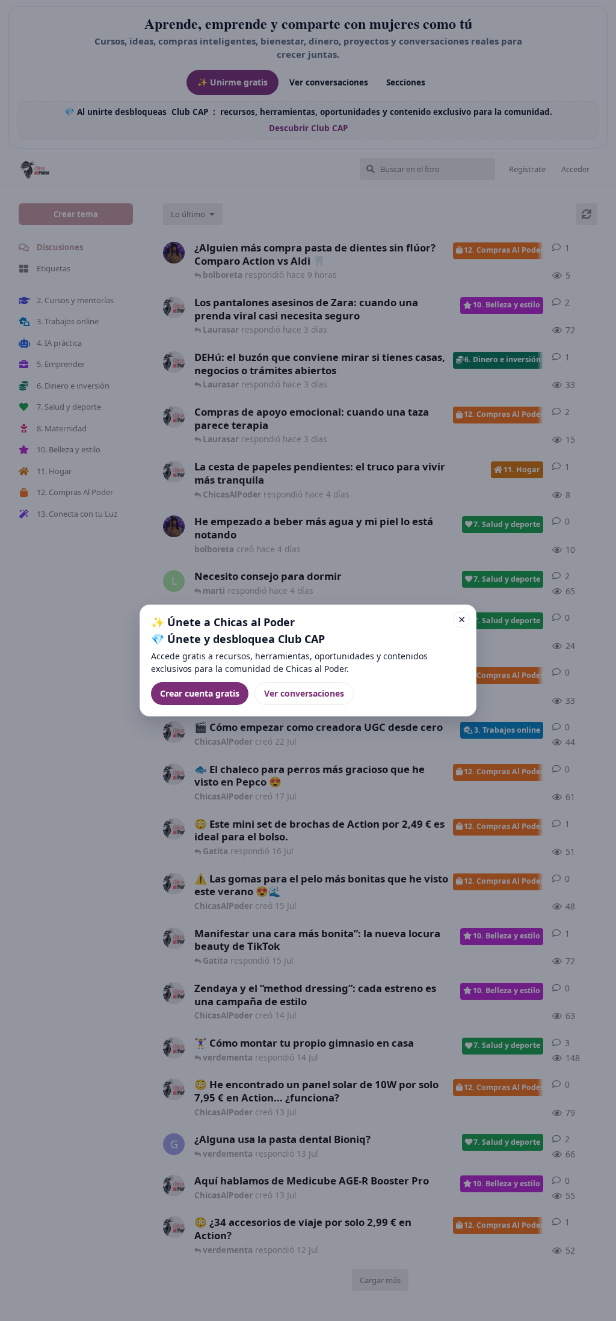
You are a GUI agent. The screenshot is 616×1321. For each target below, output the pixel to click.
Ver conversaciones (304, 693)
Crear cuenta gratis (199, 693)
